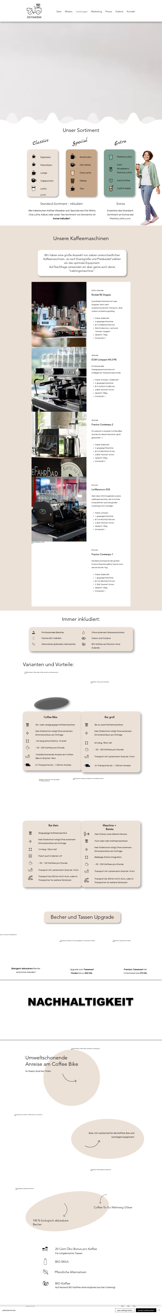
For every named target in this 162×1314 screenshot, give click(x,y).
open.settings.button (124, 1310)
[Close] (159, 1310)
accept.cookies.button (146, 1310)
